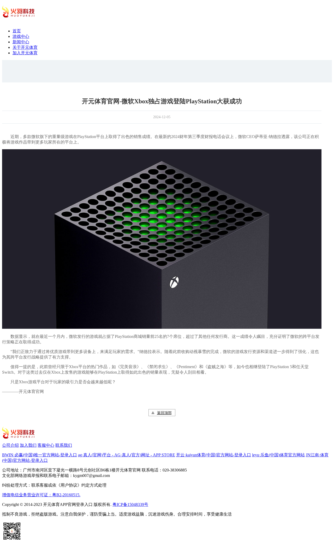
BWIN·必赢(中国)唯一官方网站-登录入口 (39, 455)
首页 (17, 31)
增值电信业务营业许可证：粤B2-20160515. (41, 495)
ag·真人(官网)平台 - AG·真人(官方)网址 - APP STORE (126, 455)
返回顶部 (164, 413)
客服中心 (46, 445)
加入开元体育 (25, 53)
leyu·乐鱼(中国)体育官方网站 (278, 455)
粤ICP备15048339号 (130, 504)
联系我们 (63, 445)
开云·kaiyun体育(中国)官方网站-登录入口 (213, 455)
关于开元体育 (25, 47)
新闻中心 (21, 42)
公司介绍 (10, 445)
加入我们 (28, 445)
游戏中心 (21, 36)
